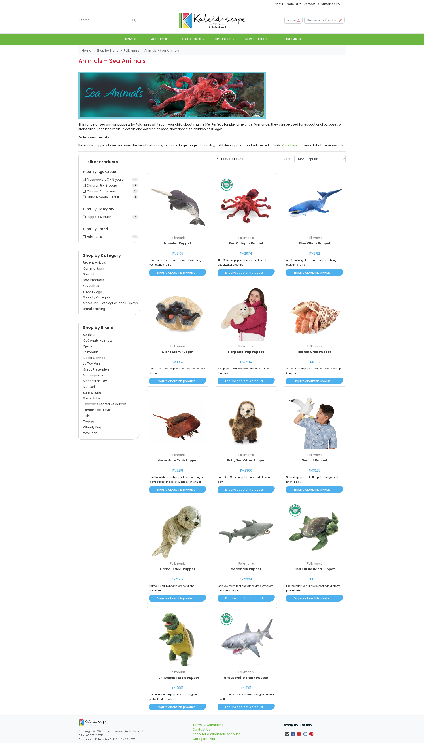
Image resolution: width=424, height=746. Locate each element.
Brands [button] (131, 39)
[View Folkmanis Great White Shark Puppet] (246, 638)
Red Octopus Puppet (246, 243)
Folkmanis (90, 352)
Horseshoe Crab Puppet (177, 460)
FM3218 (177, 470)
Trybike (88, 421)
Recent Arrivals (94, 262)
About (278, 4)
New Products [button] (257, 39)
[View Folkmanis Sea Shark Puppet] (246, 530)
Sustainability (330, 4)
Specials (89, 274)
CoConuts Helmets (97, 340)
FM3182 (314, 253)
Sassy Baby (91, 398)
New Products (93, 280)
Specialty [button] (223, 39)
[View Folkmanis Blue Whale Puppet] (314, 204)
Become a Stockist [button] (323, 20)
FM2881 (177, 688)
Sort (287, 159)
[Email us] (287, 734)
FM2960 (246, 470)
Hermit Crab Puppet (314, 352)
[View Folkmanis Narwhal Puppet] (177, 204)
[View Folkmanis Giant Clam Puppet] (177, 313)
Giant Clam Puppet (178, 352)
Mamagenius (93, 375)
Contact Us (311, 4)
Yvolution (90, 433)
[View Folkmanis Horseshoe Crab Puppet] (177, 421)
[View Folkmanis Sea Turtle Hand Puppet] (314, 530)
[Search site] (134, 20)
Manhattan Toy (95, 381)
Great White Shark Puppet (246, 677)
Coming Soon (93, 268)
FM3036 (314, 579)
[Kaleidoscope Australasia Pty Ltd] (212, 20)
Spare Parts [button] (291, 39)
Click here (289, 145)
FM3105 (177, 253)
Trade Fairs (293, 4)
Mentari (89, 386)
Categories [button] (192, 39)
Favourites (91, 285)
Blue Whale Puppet (315, 243)
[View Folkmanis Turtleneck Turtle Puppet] (177, 638)
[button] (109, 163)
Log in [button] (292, 20)
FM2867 (315, 362)
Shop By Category (97, 297)
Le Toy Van (91, 363)
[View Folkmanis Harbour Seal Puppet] (177, 530)
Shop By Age (92, 291)
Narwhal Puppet (177, 243)
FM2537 (178, 579)
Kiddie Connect (95, 358)
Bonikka (89, 334)
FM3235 (314, 470)
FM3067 (178, 362)
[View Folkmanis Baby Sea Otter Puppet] (246, 421)
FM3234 (246, 362)
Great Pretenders (96, 369)
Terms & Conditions (208, 725)
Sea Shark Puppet (246, 569)
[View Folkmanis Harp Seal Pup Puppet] (246, 313)
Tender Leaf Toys (96, 410)
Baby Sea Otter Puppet (246, 460)
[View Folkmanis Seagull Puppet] (314, 421)
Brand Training (94, 309)
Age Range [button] (159, 39)
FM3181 (246, 688)
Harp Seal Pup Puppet (246, 352)
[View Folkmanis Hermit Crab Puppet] (314, 313)
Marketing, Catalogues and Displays (110, 303)
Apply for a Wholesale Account (216, 734)
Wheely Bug (92, 427)
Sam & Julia (92, 392)
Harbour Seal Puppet (177, 569)
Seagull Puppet (314, 460)
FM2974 (246, 253)
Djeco (87, 346)
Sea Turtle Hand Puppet (315, 569)
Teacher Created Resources (105, 404)
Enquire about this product (176, 272)
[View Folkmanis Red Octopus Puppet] (246, 204)
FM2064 (246, 579)
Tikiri (86, 416)
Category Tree (204, 739)
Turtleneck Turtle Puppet (177, 677)
